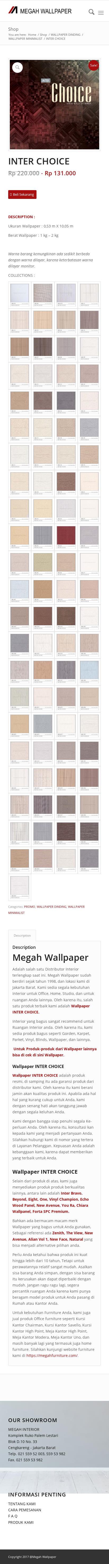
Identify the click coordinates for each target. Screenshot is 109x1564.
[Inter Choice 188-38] (42, 483)
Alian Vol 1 (38, 1239)
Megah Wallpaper (50, 957)
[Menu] (101, 12)
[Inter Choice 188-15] (42, 402)
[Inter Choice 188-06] (19, 348)
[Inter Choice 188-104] (42, 618)
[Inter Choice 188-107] (89, 618)
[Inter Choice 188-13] (89, 375)
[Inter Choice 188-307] (66, 672)
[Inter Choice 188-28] (66, 429)
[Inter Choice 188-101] (66, 591)
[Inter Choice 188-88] (19, 591)
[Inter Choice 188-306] (42, 672)
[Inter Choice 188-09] (89, 348)
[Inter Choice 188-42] (19, 510)
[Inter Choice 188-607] (66, 806)
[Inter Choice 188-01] (89, 295)
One (43, 1199)
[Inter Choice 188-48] (19, 537)
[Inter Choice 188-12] (66, 375)
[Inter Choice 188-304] (89, 645)
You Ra (68, 1205)
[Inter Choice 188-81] (42, 537)
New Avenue (48, 1205)
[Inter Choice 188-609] (19, 833)
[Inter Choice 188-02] (19, 322)
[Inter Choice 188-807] (19, 887)
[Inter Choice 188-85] (42, 564)
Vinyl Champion (63, 1199)
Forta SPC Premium (50, 1211)
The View (74, 1232)
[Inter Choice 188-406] (42, 725)
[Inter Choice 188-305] (19, 672)
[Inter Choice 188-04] (66, 322)
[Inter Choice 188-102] (89, 591)
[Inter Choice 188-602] (42, 779)
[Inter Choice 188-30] (89, 429)
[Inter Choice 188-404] (89, 698)
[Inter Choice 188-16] (66, 402)
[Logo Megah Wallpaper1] (45, 10)
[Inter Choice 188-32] (42, 456)
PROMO (29, 907)
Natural (76, 1239)
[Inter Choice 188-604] (89, 779)
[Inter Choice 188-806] (89, 860)
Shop (13, 29)
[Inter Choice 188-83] (89, 537)
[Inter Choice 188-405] (19, 725)
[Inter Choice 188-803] (19, 860)
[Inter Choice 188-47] (89, 510)
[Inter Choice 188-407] (66, 725)
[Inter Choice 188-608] (89, 806)
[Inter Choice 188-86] (66, 564)
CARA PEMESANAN (24, 1509)
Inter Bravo (71, 1193)
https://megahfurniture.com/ (52, 1355)
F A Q (12, 1515)
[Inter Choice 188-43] (42, 510)
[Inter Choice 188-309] (19, 698)
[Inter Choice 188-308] (89, 672)
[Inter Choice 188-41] (89, 483)
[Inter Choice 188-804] (42, 860)
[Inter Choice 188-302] (42, 645)
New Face (58, 1239)
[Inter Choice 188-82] (66, 537)
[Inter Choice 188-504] (66, 752)
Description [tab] (22, 935)
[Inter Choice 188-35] (89, 456)
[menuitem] (88, 12)
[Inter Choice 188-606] (42, 806)
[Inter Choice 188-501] (89, 725)
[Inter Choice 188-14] (19, 402)
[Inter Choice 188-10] (19, 375)
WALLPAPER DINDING (51, 907)
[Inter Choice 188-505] (89, 752)
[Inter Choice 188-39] (66, 483)
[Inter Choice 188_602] (66, 295)
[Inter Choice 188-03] (42, 322)
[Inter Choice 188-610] (42, 833)
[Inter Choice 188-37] (19, 483)
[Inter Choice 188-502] (19, 752)
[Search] (88, 12)
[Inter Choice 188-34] (66, 456)
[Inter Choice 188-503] (42, 752)
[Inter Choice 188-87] (89, 564)
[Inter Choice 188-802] (89, 833)
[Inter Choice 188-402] (66, 698)
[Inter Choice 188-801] (66, 833)
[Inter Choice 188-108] (19, 645)
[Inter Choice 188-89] (42, 591)
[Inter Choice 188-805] (66, 860)
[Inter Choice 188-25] (19, 429)
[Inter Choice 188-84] (19, 564)
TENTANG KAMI (22, 1503)
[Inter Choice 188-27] (42, 429)
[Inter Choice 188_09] (19, 295)
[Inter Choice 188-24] (89, 402)
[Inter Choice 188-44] (66, 510)
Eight (33, 1199)
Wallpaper (54, 1054)
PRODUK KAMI (21, 1522)
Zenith (58, 1232)
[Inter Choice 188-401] (42, 698)
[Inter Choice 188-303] (66, 645)
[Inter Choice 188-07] (42, 348)
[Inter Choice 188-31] (19, 456)
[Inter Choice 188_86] (42, 295)
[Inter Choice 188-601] (19, 779)
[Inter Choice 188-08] (66, 348)
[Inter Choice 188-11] (42, 375)
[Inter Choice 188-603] (66, 779)
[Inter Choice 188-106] (66, 618)
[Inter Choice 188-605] (19, 806)
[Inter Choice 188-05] (89, 322)
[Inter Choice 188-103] (19, 618)
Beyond (19, 1199)
